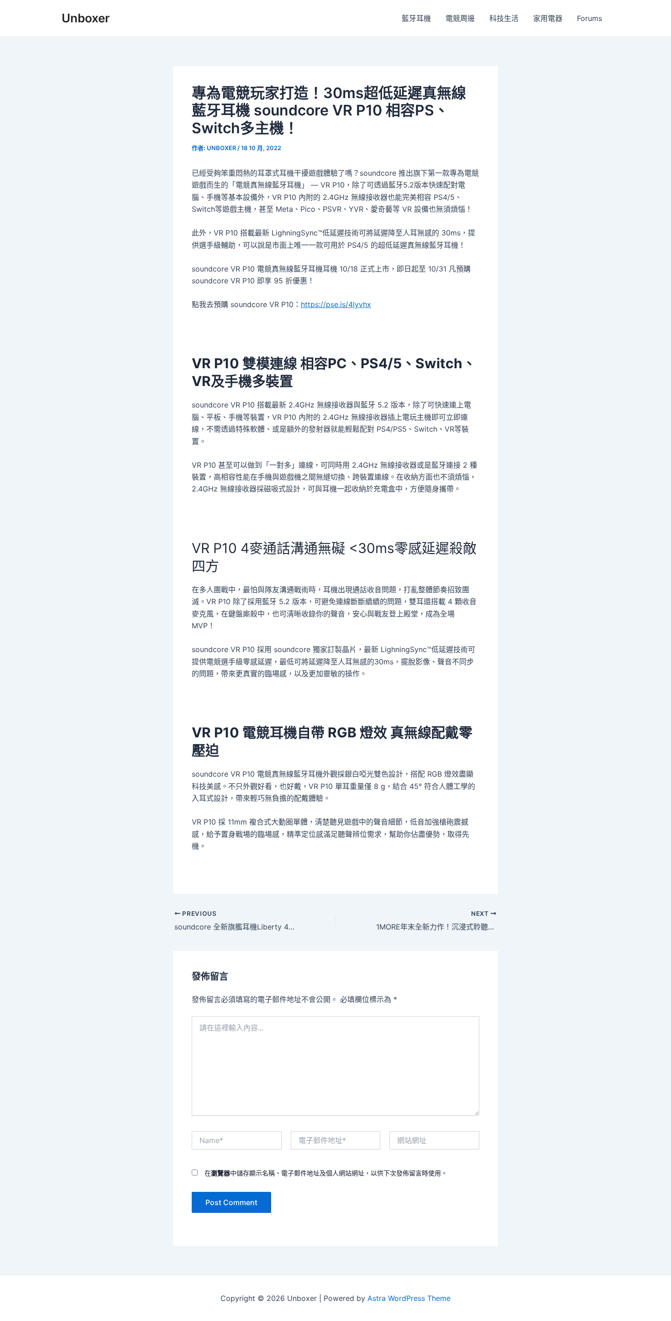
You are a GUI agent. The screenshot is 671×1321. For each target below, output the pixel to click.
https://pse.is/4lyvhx (336, 304)
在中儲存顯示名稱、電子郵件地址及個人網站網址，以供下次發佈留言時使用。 (325, 1173)
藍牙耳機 (416, 18)
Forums (589, 18)
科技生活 (504, 18)
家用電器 (547, 18)
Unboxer (86, 18)
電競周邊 (460, 18)
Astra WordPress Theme (409, 1298)
